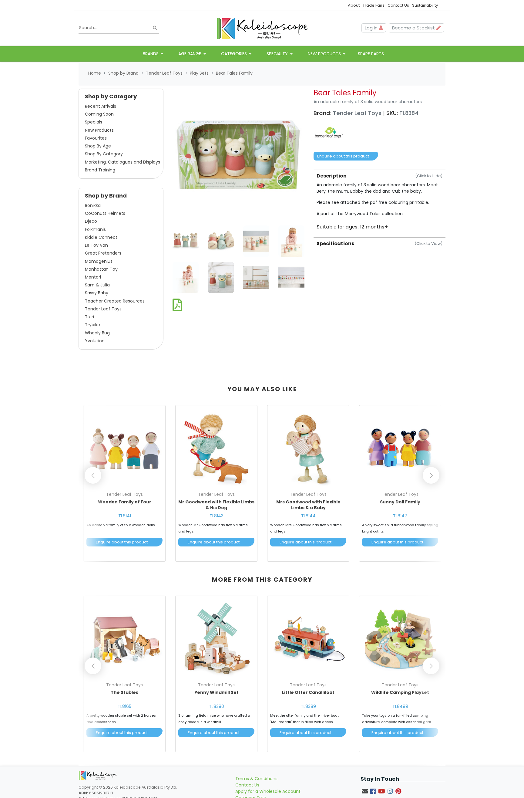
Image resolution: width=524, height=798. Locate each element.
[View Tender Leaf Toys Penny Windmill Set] (216, 639)
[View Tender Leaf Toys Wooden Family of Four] (124, 448)
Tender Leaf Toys (103, 309)
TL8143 (216, 516)
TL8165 (124, 706)
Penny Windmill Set (216, 692)
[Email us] (365, 791)
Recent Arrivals (100, 106)
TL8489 (400, 706)
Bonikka (93, 205)
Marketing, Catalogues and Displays (122, 162)
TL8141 (124, 516)
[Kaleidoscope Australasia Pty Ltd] (262, 28)
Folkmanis (95, 229)
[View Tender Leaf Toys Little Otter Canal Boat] (308, 639)
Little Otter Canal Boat (308, 692)
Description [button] (379, 175)
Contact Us (398, 5)
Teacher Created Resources (115, 301)
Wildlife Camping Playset (400, 692)
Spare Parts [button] (371, 54)
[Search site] (155, 28)
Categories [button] (234, 54)
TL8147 (400, 516)
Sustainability (425, 5)
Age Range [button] (190, 54)
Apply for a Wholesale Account (268, 791)
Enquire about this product (343, 156)
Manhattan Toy (101, 269)
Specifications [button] (379, 243)
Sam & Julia (97, 285)
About (354, 5)
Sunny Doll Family (400, 502)
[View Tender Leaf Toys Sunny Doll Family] (400, 448)
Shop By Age (98, 146)
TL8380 (216, 706)
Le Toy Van (96, 245)
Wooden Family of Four (124, 502)
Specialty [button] (278, 54)
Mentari (93, 277)
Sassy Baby (96, 293)
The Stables (124, 692)
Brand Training (100, 170)
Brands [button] (151, 54)
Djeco (91, 221)
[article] (124, 484)
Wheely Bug (97, 333)
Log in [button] (372, 28)
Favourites (96, 138)
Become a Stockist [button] (414, 28)
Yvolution (95, 341)
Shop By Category (104, 154)
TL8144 (308, 516)
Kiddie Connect (101, 237)
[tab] (379, 200)
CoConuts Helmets (105, 213)
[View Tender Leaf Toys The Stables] (124, 639)
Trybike (92, 325)
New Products (99, 130)
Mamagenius (99, 261)
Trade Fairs (374, 5)
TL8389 (308, 706)
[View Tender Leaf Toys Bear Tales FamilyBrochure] (177, 305)
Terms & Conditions (256, 779)
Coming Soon (99, 114)
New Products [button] (325, 54)
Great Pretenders (103, 253)
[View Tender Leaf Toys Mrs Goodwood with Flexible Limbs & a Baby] (308, 448)
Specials (93, 122)
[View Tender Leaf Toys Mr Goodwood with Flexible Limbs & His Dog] (216, 448)
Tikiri (89, 317)
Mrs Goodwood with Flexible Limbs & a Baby (308, 505)
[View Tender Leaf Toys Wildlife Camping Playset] (400, 639)
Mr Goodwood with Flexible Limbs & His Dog (216, 505)
